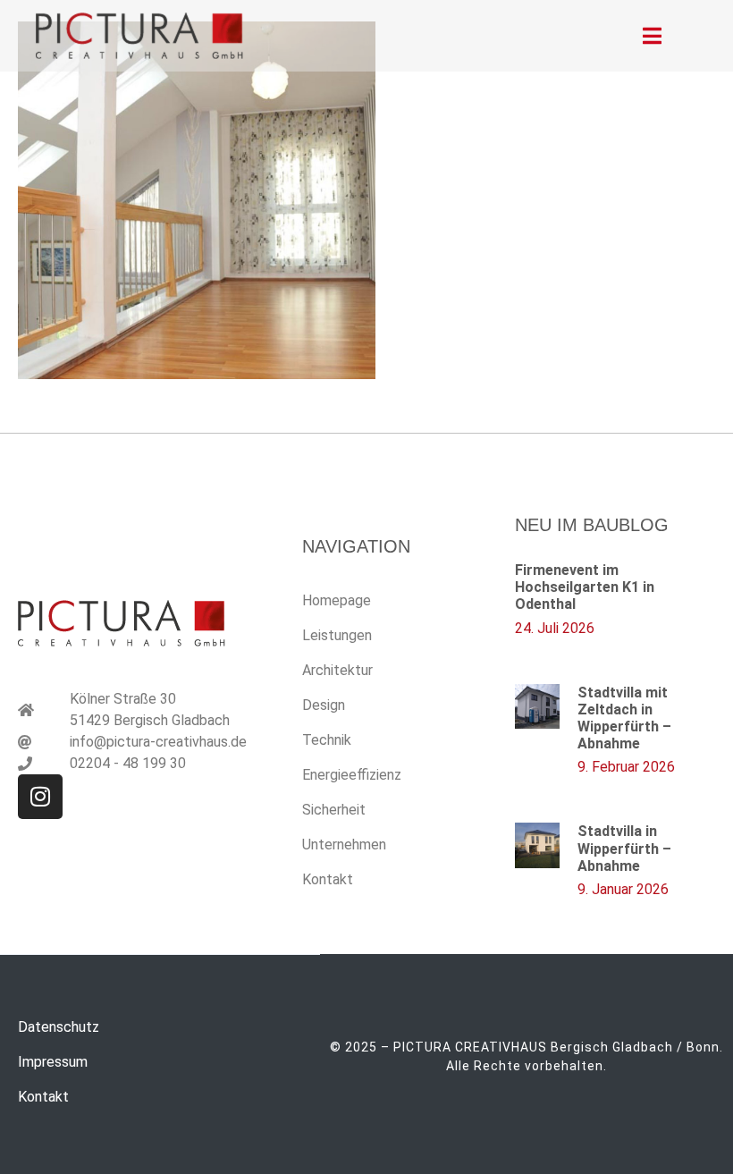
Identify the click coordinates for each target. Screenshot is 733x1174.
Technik (326, 739)
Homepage (336, 600)
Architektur (337, 670)
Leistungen (337, 635)
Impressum (53, 1061)
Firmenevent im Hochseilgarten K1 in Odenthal (584, 587)
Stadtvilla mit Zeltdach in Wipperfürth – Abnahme (624, 718)
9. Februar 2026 (626, 766)
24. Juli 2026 (554, 628)
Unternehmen (344, 844)
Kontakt (327, 879)
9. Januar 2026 (623, 889)
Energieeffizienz (351, 774)
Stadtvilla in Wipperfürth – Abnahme (624, 848)
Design (323, 705)
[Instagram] (40, 796)
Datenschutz (58, 1026)
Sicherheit (334, 809)
